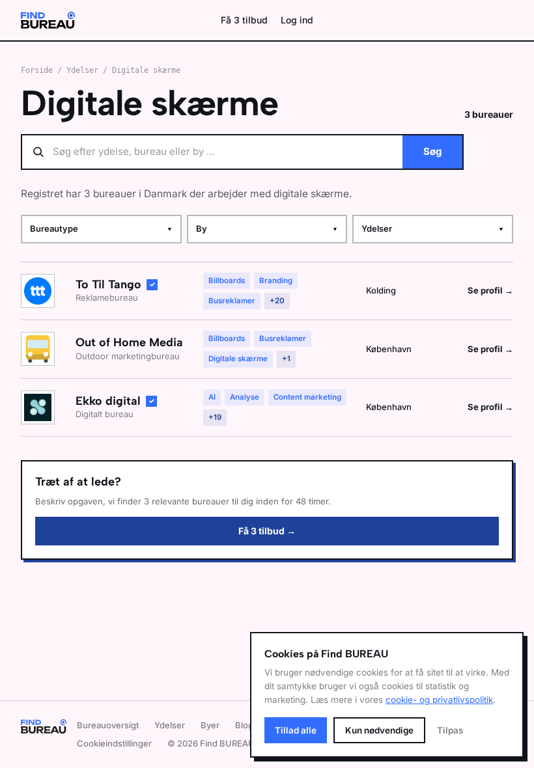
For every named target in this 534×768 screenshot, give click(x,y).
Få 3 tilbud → (267, 530)
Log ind (297, 19)
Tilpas (450, 730)
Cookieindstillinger (114, 743)
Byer (210, 725)
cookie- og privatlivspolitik (439, 699)
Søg (432, 151)
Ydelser (82, 70)
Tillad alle (295, 730)
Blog (244, 725)
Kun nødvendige (379, 730)
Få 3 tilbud (244, 19)
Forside (37, 70)
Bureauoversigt (108, 725)
